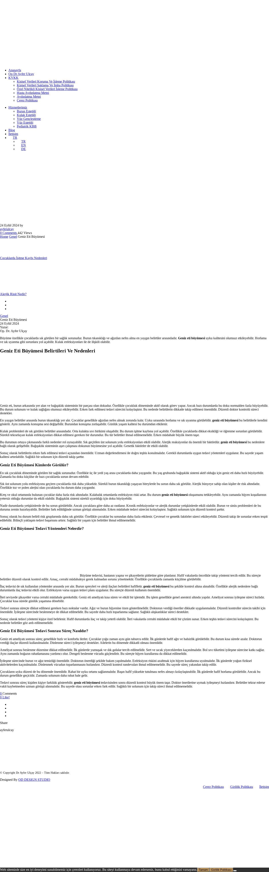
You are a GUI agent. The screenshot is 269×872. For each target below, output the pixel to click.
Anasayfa (14, 70)
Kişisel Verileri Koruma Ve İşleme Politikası (46, 81)
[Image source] (31, 756)
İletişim (13, 134)
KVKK (13, 77)
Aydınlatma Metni (29, 96)
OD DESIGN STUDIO (34, 779)
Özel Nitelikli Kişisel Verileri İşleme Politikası (47, 89)
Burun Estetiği (26, 111)
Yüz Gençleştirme (29, 119)
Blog (11, 130)
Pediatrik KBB (27, 126)
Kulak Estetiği (26, 115)
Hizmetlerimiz (17, 107)
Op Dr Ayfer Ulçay (21, 74)
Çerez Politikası (27, 100)
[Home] (32, 63)
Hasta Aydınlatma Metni (33, 93)
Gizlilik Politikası (241, 787)
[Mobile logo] (32, 865)
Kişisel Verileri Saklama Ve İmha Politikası (45, 85)
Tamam (203, 869)
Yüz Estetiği (25, 122)
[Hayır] (235, 870)
